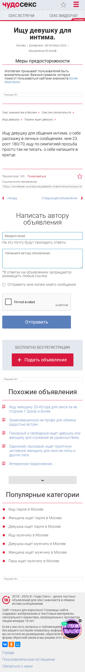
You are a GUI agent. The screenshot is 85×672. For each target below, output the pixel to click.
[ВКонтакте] (5, 644)
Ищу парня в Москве (25, 509)
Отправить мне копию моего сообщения (41, 284)
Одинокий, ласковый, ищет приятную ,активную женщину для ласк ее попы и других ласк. (42, 450)
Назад (12, 198)
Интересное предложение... (32, 464)
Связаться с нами (17, 666)
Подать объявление (45, 359)
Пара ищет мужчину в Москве (33, 561)
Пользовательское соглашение (28, 659)
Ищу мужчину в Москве (28, 535)
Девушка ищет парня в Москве (34, 527)
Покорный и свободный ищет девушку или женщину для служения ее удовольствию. (44, 435)
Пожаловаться (36, 176)
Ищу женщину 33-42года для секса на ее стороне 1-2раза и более (43, 409)
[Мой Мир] (17, 644)
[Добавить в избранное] (80, 176)
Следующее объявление (59, 198)
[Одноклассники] (11, 644)
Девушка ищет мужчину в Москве (37, 544)
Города (8, 652)
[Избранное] (63, 4)
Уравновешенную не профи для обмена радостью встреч (42, 422)
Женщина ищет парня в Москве (35, 518)
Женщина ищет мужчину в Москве (37, 552)
